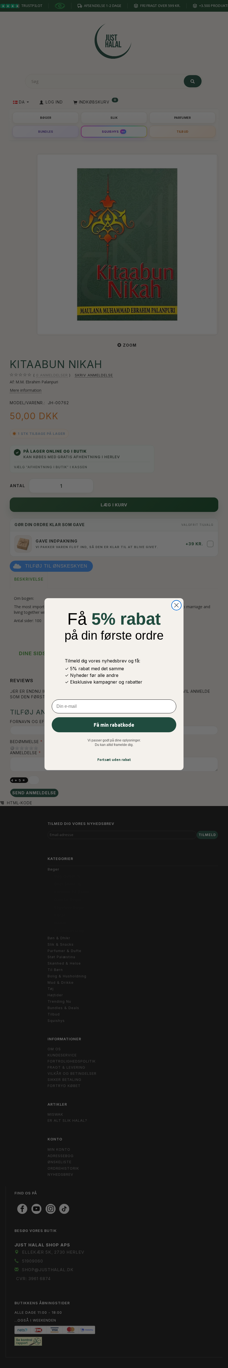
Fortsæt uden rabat (114, 759)
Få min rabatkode (114, 725)
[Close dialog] (176, 605)
